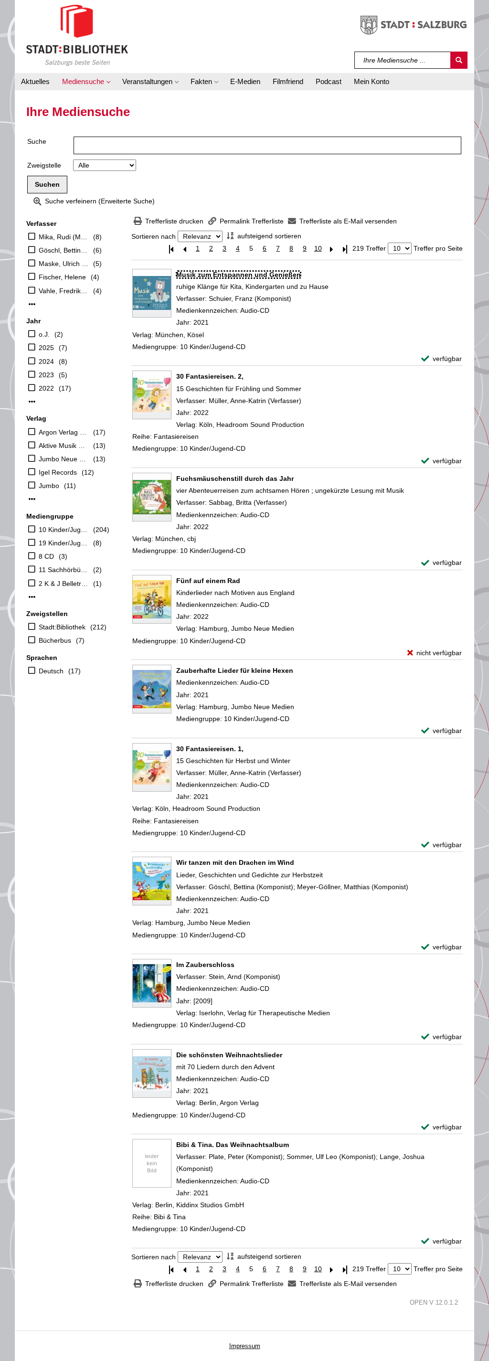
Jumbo (49, 485)
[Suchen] (459, 60)
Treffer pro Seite (438, 248)
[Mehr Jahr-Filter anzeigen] (32, 401)
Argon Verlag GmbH (63, 432)
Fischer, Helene (62, 277)
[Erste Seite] (171, 249)
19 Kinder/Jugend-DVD (63, 543)
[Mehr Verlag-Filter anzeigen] (32, 499)
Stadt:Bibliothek (62, 627)
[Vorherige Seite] (184, 249)
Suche (36, 141)
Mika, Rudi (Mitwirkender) (63, 237)
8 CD (46, 556)
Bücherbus (55, 640)
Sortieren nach (153, 236)
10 (318, 248)
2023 (46, 375)
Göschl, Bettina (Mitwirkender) (63, 250)
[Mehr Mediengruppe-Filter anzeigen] (32, 597)
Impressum (244, 1346)
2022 (46, 388)
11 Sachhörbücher (63, 570)
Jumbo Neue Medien (63, 459)
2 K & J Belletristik (63, 583)
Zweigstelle (44, 165)
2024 (46, 361)
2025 (46, 347)
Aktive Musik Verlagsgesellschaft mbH (63, 445)
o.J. (44, 334)
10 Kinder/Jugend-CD (63, 529)
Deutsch (51, 671)
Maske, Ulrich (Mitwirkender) (63, 263)
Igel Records (58, 472)
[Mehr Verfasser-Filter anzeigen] (32, 304)
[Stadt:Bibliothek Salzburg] (77, 35)
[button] (86, 81)
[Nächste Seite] (331, 249)
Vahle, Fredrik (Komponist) (63, 291)
